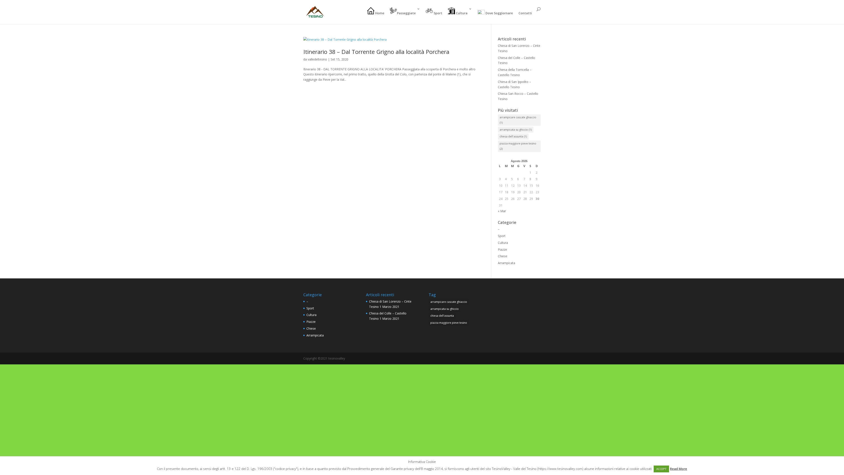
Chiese (502, 256)
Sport (437, 13)
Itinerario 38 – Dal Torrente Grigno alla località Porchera (376, 52)
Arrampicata (506, 263)
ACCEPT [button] (661, 469)
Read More (678, 468)
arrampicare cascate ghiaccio (518, 119)
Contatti (525, 13)
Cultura (461, 13)
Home (379, 13)
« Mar (502, 211)
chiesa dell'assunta (513, 136)
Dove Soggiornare (499, 13)
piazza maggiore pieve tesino (518, 146)
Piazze (502, 249)
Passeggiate (406, 13)
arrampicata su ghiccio (516, 130)
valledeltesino (317, 59)
